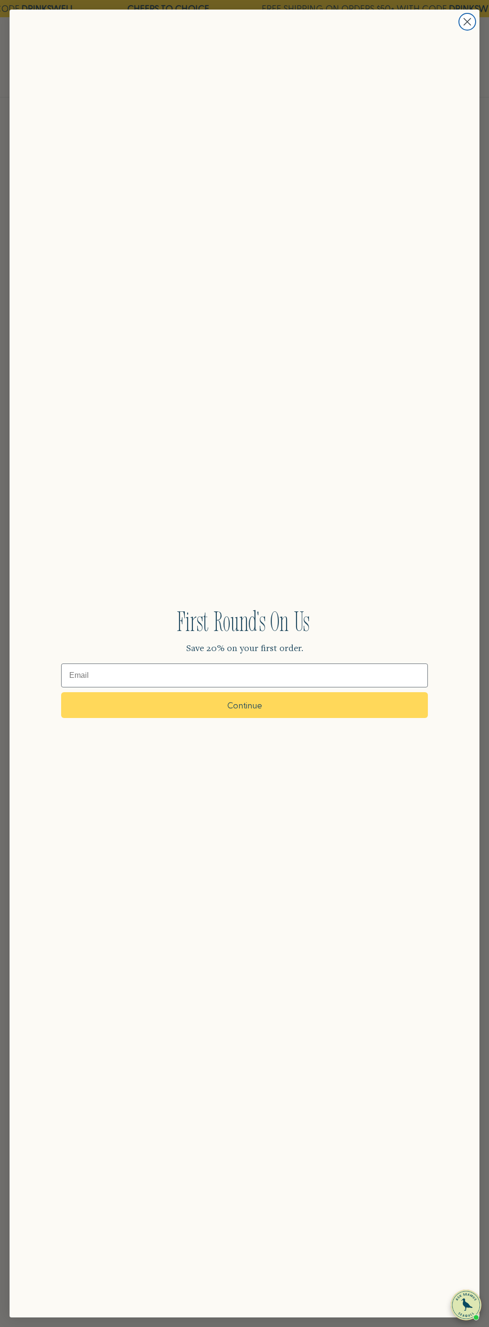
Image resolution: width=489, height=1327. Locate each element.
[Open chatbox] (466, 1305)
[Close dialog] (467, 21)
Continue (244, 705)
